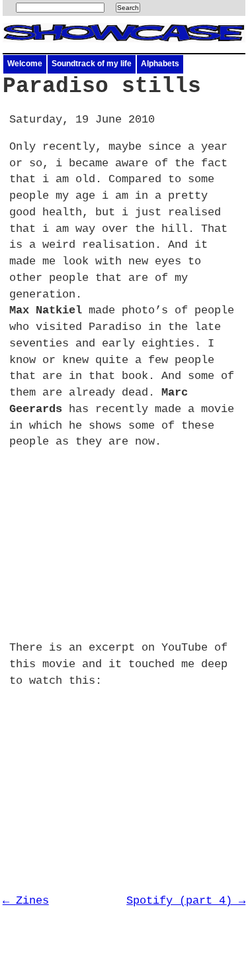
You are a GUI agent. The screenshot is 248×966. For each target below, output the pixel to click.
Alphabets (160, 63)
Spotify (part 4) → (185, 900)
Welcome (24, 63)
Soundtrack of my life (92, 63)
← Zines (26, 900)
